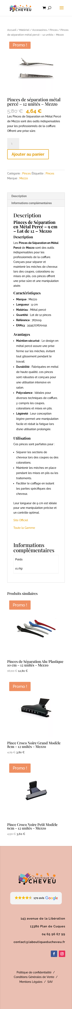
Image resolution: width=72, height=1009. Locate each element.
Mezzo (23, 178)
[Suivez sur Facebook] (54, 954)
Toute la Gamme (24, 527)
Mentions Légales (30, 981)
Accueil (11, 29)
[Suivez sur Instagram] (62, 954)
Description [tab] (19, 196)
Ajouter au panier (28, 154)
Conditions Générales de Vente (34, 977)
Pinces (54, 29)
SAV (50, 981)
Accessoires (39, 29)
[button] (36, 898)
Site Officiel (20, 520)
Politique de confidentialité (34, 972)
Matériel (24, 29)
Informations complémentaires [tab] (31, 203)
